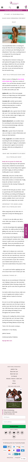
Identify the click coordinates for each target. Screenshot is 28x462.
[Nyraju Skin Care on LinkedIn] (14, 436)
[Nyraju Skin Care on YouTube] (14, 432)
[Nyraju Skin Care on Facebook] (10, 432)
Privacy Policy (18, 457)
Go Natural (14, 376)
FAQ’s (14, 381)
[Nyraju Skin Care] (14, 3)
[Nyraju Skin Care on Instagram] (22, 432)
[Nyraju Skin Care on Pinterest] (18, 432)
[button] (26, 231)
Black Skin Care (14, 371)
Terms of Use (10, 457)
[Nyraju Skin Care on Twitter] (6, 432)
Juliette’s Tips (14, 369)
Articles (14, 383)
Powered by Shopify (20, 443)
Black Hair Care (14, 374)
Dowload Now (14, 426)
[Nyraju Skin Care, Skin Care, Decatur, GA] (16, 454)
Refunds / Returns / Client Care (14, 378)
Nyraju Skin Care (11, 443)
